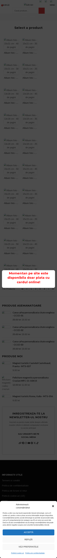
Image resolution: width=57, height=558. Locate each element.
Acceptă (28, 532)
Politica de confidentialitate (35, 553)
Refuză (28, 539)
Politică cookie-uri (17, 553)
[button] (53, 506)
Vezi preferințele (28, 547)
